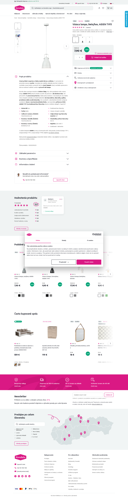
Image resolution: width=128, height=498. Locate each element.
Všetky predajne (21, 443)
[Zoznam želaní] (103, 8)
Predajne (104, 3)
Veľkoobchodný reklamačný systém (77, 483)
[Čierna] (82, 40)
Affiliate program (73, 472)
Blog (69, 464)
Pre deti (69, 13)
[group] (46, 46)
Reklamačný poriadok (98, 464)
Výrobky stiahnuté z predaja (76, 489)
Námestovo (36, 429)
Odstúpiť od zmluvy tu (98, 469)
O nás (69, 475)
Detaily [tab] (64, 240)
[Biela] (76, 40)
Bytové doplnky (22, 18)
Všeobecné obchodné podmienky (101, 458)
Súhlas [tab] (38, 240)
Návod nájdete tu (97, 404)
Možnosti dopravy (49, 464)
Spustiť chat (80, 3)
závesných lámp (31, 137)
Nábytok (17, 13)
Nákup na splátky (49, 469)
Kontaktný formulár (64, 3)
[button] (93, 68)
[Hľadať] (32, 8)
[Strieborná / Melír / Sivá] (19, 364)
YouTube (22, 476)
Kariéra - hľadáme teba (74, 478)
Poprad (35, 434)
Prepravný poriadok (97, 467)
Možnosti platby (48, 467)
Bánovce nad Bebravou (19, 429)
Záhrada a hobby (37, 13)
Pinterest (26, 476)
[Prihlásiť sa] (99, 8)
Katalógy (70, 467)
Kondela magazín (73, 469)
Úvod (15, 18)
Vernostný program (49, 480)
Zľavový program (48, 477)
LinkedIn (29, 476)
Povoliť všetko (89, 262)
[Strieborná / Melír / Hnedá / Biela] (15, 364)
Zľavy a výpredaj (80, 13)
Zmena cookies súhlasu (98, 472)
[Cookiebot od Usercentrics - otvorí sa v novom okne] (93, 234)
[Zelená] (106, 295)
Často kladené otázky (50, 461)
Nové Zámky (36, 431)
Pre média (71, 486)
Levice (18, 432)
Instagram (19, 476)
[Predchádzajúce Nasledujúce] (24, 263)
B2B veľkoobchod (73, 481)
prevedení (45, 207)
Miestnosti (26, 13)
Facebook (15, 476)
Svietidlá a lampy (32, 18)
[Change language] (112, 3)
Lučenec (18, 438)
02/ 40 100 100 (93, 3)
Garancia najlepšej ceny (104, 53)
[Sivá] (89, 40)
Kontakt (70, 458)
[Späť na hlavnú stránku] (19, 8)
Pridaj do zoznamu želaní (113, 21)
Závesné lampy (41, 18)
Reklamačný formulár (74, 461)
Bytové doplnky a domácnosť (55, 13)
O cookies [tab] (90, 240)
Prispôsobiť (62, 262)
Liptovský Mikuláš (21, 435)
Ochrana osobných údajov (99, 461)
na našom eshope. (54, 133)
